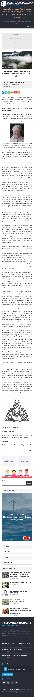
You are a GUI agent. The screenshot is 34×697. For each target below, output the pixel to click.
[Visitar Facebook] (4, 682)
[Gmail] (12, 92)
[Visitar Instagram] (8, 682)
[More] (18, 92)
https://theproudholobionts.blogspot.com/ (17, 445)
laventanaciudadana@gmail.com (16, 669)
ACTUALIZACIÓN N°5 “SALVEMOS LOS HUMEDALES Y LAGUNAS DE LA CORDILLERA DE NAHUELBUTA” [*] (21, 574)
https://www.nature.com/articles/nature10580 (16, 451)
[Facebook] (3, 92)
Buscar (3, 480)
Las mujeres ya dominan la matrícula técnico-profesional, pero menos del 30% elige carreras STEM (21, 611)
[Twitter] (6, 92)
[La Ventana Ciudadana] (17, 3)
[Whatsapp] (9, 92)
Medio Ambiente (17, 43)
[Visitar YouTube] (16, 682)
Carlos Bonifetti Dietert (17, 38)
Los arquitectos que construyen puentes (17, 600)
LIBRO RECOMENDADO (9, 490)
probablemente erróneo (12, 320)
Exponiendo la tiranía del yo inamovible (19, 592)
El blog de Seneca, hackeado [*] (20, 582)
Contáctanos (8, 674)
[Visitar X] (12, 682)
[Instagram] (15, 92)
